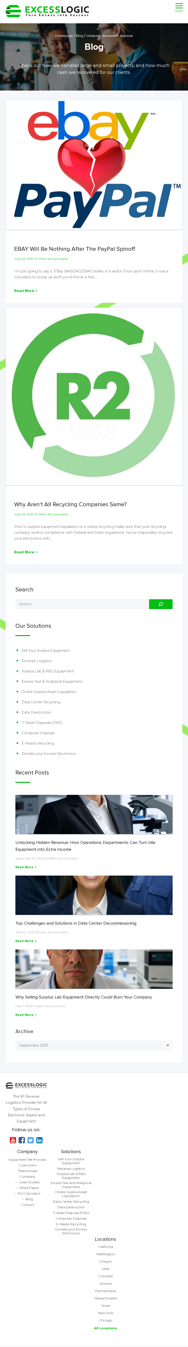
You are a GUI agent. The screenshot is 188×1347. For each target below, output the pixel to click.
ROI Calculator (29, 1193)
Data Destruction (36, 712)
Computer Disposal (38, 733)
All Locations (105, 1328)
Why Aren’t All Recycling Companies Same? (70, 504)
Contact (27, 1205)
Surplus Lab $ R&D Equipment (48, 671)
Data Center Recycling (41, 702)
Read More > (25, 290)
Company (27, 1152)
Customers (27, 1165)
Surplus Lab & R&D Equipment (71, 1176)
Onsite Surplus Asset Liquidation (49, 692)
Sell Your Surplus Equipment (46, 650)
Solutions (71, 1152)
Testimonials (27, 1171)
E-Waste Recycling (38, 743)
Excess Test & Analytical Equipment (52, 681)
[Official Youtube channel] (13, 1140)
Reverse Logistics (37, 661)
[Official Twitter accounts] (30, 1140)
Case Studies (29, 1182)
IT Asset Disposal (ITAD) (42, 722)
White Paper (29, 1188)
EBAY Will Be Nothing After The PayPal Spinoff (74, 249)
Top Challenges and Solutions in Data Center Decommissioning (75, 923)
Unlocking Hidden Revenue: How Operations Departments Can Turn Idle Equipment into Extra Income (85, 846)
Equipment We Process (27, 1159)
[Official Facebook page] (22, 1140)
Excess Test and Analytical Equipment (71, 1185)
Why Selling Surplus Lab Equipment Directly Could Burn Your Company (83, 997)
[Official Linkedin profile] (39, 1140)
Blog (29, 1199)
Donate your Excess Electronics (49, 753)
